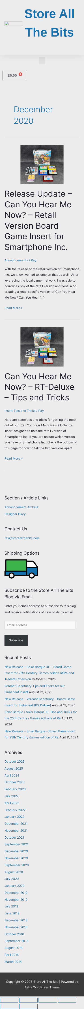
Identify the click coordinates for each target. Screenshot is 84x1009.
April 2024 (11, 775)
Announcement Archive (21, 507)
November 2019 (16, 899)
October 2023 (14, 782)
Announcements (16, 260)
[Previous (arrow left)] (9, 1006)
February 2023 (15, 789)
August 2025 (13, 768)
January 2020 (14, 885)
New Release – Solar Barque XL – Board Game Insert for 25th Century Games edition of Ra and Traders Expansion (39, 673)
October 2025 (14, 761)
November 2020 (16, 858)
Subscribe (16, 640)
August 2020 (13, 872)
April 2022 (11, 803)
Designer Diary (15, 514)
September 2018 (16, 941)
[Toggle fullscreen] (28, 1000)
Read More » (13, 307)
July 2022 (11, 796)
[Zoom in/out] (9, 1000)
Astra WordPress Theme (42, 987)
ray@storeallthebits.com (22, 538)
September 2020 (16, 865)
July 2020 (11, 879)
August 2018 (13, 948)
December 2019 (16, 892)
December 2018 (15, 920)
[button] (42, 60)
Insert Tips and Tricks (19, 410)
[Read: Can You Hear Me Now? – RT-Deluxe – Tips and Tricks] (42, 346)
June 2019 (11, 913)
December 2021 (15, 823)
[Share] (48, 1000)
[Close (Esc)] (67, 1000)
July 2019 (11, 906)
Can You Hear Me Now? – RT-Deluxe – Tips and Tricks (39, 387)
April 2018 (11, 955)
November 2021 (15, 830)
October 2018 (14, 934)
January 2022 (14, 816)
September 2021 (16, 844)
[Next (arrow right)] (28, 1006)
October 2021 (14, 837)
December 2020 (16, 851)
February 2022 (15, 810)
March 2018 (13, 961)
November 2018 (15, 927)
